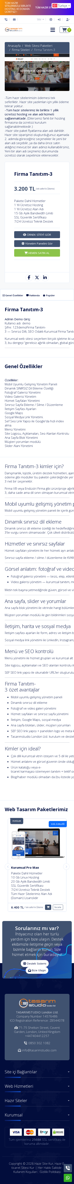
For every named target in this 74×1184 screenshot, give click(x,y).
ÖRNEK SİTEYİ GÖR (38, 235)
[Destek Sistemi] (50, 19)
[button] (52, 30)
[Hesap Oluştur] (66, 19)
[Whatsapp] (68, 1178)
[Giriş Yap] (59, 19)
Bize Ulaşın (38, 970)
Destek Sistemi (36, 963)
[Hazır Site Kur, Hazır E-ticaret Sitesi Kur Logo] (13, 30)
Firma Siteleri (21, 50)
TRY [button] (39, 19)
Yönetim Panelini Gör (38, 243)
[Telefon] (7, 19)
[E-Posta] (14, 19)
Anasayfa (14, 46)
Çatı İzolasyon (22, 867)
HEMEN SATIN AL (39, 253)
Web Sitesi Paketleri (38, 46)
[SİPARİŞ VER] (48, 903)
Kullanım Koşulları (25, 1172)
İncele (57, 903)
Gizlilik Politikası (50, 1172)
